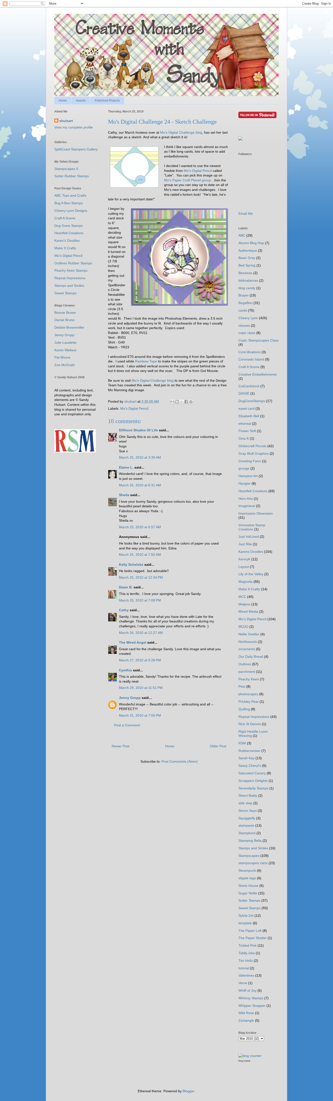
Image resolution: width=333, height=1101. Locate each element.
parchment (246, 672)
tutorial (243, 968)
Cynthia (125, 670)
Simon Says (247, 811)
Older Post (218, 746)
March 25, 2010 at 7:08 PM (140, 600)
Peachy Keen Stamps (71, 270)
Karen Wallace (65, 350)
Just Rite (245, 544)
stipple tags (247, 878)
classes (244, 325)
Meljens (244, 604)
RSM (242, 743)
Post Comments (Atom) (180, 761)
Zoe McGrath (64, 365)
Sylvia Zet (246, 915)
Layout (243, 567)
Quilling (244, 709)
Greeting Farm (249, 461)
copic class (246, 333)
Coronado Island (251, 359)
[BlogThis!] (177, 401)
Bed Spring (246, 265)
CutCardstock (248, 386)
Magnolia (245, 581)
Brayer (243, 295)
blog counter (244, 1061)
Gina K (243, 438)
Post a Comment (127, 725)
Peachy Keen (248, 679)
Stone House (248, 886)
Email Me (245, 213)
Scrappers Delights (253, 781)
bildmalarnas (248, 280)
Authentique (247, 250)
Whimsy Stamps (250, 998)
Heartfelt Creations (68, 233)
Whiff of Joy (247, 990)
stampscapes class (253, 863)
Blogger (188, 1091)
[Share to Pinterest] (190, 401)
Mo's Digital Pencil (198, 171)
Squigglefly (246, 818)
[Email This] (172, 401)
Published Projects (107, 100)
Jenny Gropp (130, 698)
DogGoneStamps (251, 401)
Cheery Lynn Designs (70, 211)
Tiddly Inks (246, 953)
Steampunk (247, 870)
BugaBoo (245, 303)
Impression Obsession (255, 513)
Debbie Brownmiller (69, 327)
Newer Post (120, 746)
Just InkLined (248, 536)
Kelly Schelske (131, 564)
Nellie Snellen (248, 634)
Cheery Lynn (248, 318)
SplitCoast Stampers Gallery (76, 149)
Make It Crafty (65, 248)
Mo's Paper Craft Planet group (187, 180)
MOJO (243, 627)
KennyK (244, 559)
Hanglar (244, 483)
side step (245, 803)
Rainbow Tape (146, 361)
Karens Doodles (250, 552)
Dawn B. (126, 587)
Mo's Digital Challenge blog (181, 132)
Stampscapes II (66, 169)
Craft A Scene (64, 218)
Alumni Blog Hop (251, 243)
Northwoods (247, 642)
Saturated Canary (252, 773)
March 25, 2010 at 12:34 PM (141, 577)
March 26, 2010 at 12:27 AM (141, 633)
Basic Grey (246, 258)
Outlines (244, 664)
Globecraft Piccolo (252, 446)
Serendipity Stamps (253, 788)
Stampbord (246, 833)
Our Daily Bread (250, 656)
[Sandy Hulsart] (240, 139)
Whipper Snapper (251, 1006)
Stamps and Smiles (69, 285)
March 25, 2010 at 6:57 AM (140, 527)
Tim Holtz (245, 960)
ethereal (244, 424)
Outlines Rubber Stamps (73, 263)
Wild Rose (246, 1013)
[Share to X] (181, 401)
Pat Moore (62, 357)
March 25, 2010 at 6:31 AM (140, 485)
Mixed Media (248, 611)
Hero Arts (245, 498)
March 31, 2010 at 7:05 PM (140, 715)
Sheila (124, 495)
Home (63, 100)
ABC (241, 235)
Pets (241, 686)
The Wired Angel (132, 642)
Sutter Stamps (249, 900)
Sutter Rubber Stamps (71, 176)
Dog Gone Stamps (68, 226)
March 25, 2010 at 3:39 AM (140, 457)
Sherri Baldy (247, 795)
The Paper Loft (250, 931)
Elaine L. (126, 467)
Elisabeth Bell (248, 416)
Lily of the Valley (250, 574)
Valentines (246, 975)
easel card (246, 408)
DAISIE (243, 393)
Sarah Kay (246, 758)
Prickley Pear (248, 701)
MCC (242, 597)
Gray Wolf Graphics (253, 453)
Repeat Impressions (69, 278)
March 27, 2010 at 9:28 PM (140, 660)
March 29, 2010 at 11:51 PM (141, 688)
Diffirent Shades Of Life (138, 430)
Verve (242, 983)
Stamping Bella (250, 840)
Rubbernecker (249, 751)
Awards (81, 100)
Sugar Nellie (247, 893)
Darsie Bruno (64, 320)
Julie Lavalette (65, 342)
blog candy (246, 288)
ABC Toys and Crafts (70, 195)
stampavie (246, 825)
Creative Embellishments (257, 374)
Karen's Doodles (67, 240)
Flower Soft (247, 431)
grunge (243, 468)
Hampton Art (248, 476)
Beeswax (245, 273)
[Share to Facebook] (186, 401)
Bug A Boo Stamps (68, 203)
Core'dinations (249, 352)
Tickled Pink (247, 945)
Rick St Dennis (249, 724)
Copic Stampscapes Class (258, 340)
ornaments (246, 649)
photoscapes (248, 694)
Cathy (124, 610)
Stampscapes (248, 856)
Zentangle (246, 1020)
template (245, 923)
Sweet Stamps (65, 293)
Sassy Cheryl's (249, 766)
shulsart (66, 121)
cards (242, 310)
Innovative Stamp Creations (251, 527)
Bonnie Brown (65, 313)
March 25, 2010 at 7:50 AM (140, 554)
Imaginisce (246, 506)
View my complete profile (73, 127)
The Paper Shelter (252, 938)
